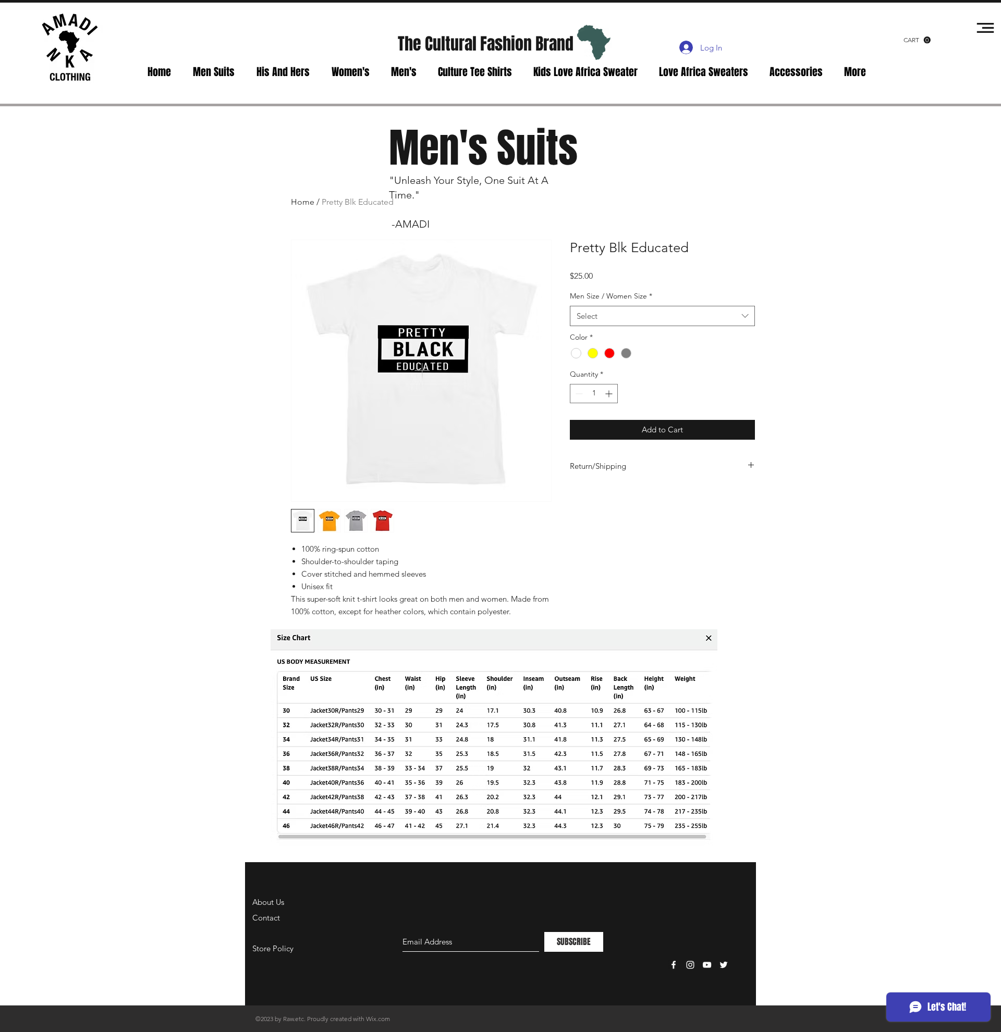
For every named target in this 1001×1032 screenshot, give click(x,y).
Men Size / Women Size (611, 296)
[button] (917, 40)
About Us (268, 902)
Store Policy (273, 948)
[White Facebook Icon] (673, 965)
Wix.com (378, 1019)
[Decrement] (577, 393)
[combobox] (662, 316)
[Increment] (609, 393)
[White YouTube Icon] (707, 965)
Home (302, 202)
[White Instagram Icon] (690, 965)
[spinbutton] (593, 393)
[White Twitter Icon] (723, 965)
